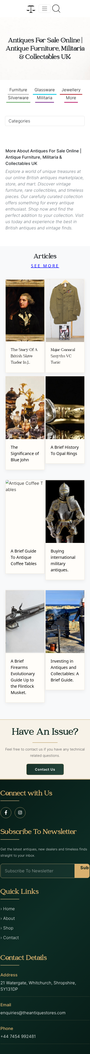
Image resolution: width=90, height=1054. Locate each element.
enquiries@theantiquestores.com (33, 1012)
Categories (19, 120)
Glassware (45, 89)
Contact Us (45, 769)
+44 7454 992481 (18, 1036)
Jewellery (71, 89)
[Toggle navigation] (44, 8)
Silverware (18, 97)
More (71, 97)
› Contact (9, 937)
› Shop (6, 928)
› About (7, 918)
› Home (7, 908)
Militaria (44, 97)
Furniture (18, 89)
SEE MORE (45, 266)
